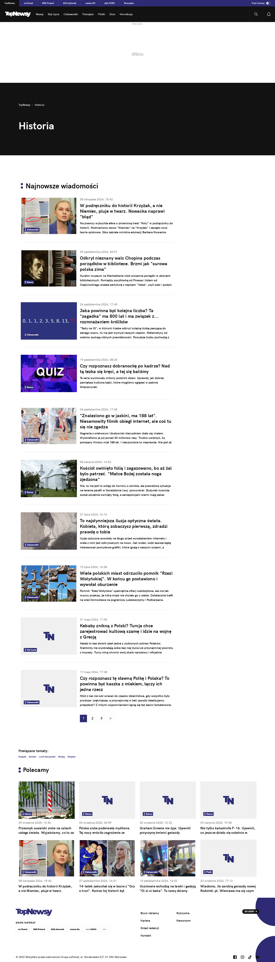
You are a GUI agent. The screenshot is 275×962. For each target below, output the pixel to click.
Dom (112, 14)
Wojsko (72, 756)
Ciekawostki (71, 14)
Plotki (101, 14)
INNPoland (48, 3)
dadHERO (109, 3)
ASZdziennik (69, 3)
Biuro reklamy (149, 913)
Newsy (39, 14)
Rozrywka (129, 3)
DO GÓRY (249, 911)
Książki (22, 756)
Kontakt (145, 935)
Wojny (61, 756)
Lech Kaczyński (47, 756)
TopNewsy (9, 3)
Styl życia (53, 14)
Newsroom (183, 920)
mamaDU (90, 3)
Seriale (32, 756)
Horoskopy (126, 14)
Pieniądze (88, 14)
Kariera (145, 920)
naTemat (28, 3)
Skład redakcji (149, 928)
